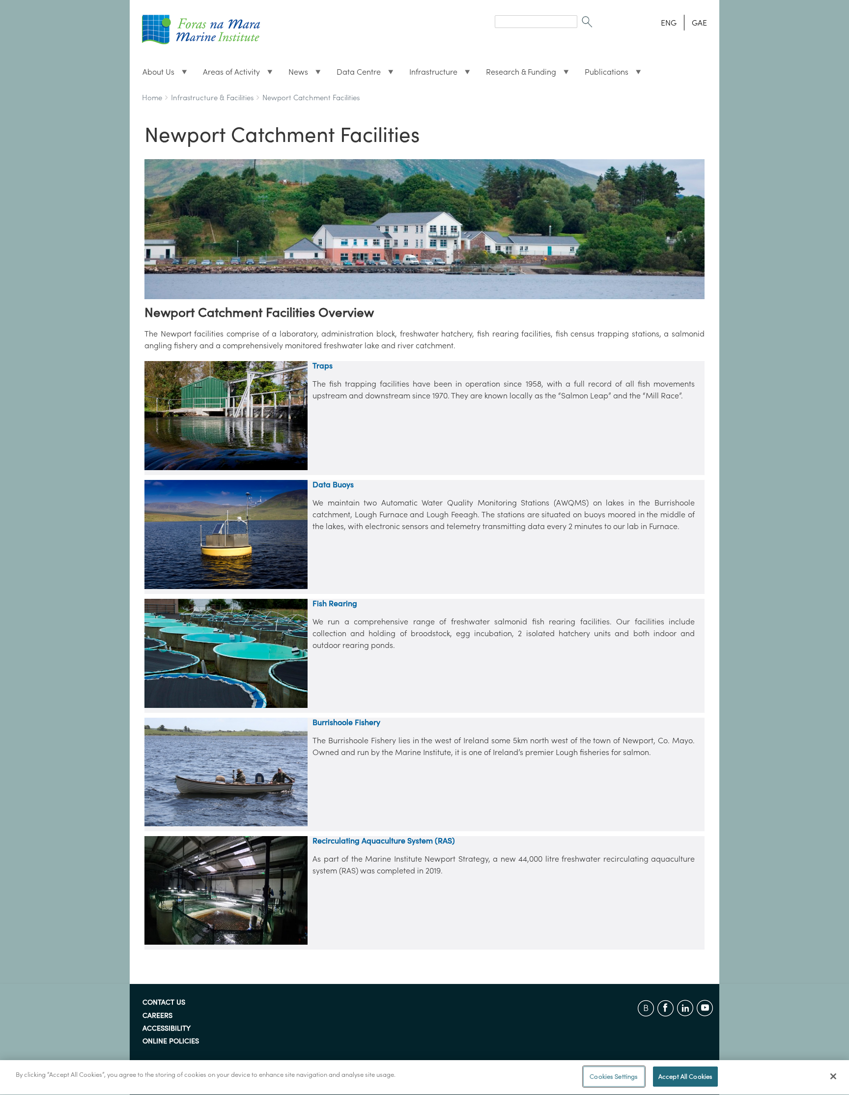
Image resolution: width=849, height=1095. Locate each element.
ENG (669, 23)
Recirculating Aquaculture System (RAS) (383, 840)
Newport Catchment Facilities (311, 97)
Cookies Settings (614, 1076)
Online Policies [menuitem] (170, 1041)
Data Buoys (333, 484)
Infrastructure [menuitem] (429, 74)
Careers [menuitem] (157, 1016)
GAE (699, 23)
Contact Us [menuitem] (163, 1003)
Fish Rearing (334, 603)
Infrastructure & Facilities (212, 97)
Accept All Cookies (685, 1076)
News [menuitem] (294, 74)
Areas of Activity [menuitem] (227, 74)
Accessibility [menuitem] (166, 1029)
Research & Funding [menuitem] (517, 74)
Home (152, 97)
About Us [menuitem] (154, 74)
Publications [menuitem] (602, 74)
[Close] (833, 1076)
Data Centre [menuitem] (355, 74)
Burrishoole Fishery (346, 722)
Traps (322, 365)
